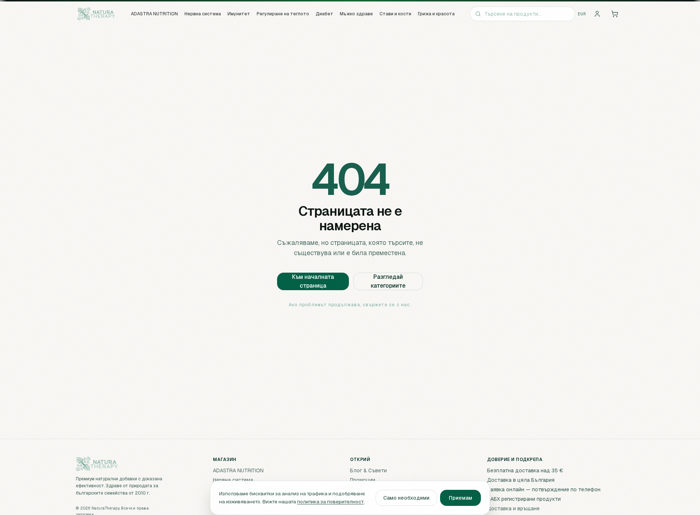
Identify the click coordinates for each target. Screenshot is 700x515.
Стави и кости (395, 14)
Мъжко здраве (356, 14)
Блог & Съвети (368, 470)
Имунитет (239, 14)
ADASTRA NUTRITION (154, 14)
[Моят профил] (597, 14)
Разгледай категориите (388, 281)
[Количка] (615, 14)
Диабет (324, 14)
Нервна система (202, 14)
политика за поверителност (330, 501)
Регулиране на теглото (283, 14)
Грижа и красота (436, 14)
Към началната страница (313, 281)
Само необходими (406, 498)
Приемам (460, 498)
